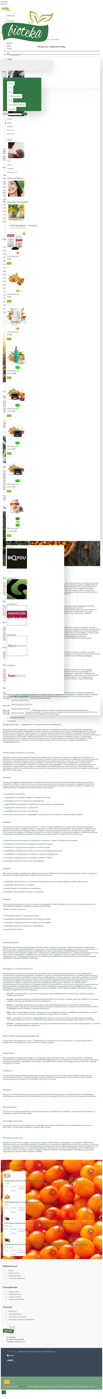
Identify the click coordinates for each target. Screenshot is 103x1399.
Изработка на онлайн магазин (30, 1351)
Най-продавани (18, 225)
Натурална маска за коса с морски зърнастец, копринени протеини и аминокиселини (13, 484)
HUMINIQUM (12, 604)
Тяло (9, 140)
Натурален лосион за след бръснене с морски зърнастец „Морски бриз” (13, 370)
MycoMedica (11, 634)
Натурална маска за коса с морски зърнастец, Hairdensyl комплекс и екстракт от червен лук (13, 408)
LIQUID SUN (11, 578)
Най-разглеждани (16, 1165)
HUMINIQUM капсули (13, 256)
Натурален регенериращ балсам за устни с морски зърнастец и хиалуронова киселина (13, 294)
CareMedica (11, 665)
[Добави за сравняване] (10, 266)
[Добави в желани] (8, 266)
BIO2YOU (10, 547)
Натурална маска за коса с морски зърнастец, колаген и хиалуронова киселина (13, 446)
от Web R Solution (48, 1351)
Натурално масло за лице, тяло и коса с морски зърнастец (30, 1202)
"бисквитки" (22, 1386)
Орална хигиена (15, 178)
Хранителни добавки (17, 202)
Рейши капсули (12, 528)
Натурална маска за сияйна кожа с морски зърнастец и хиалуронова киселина (13, 332)
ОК (7, 1382)
